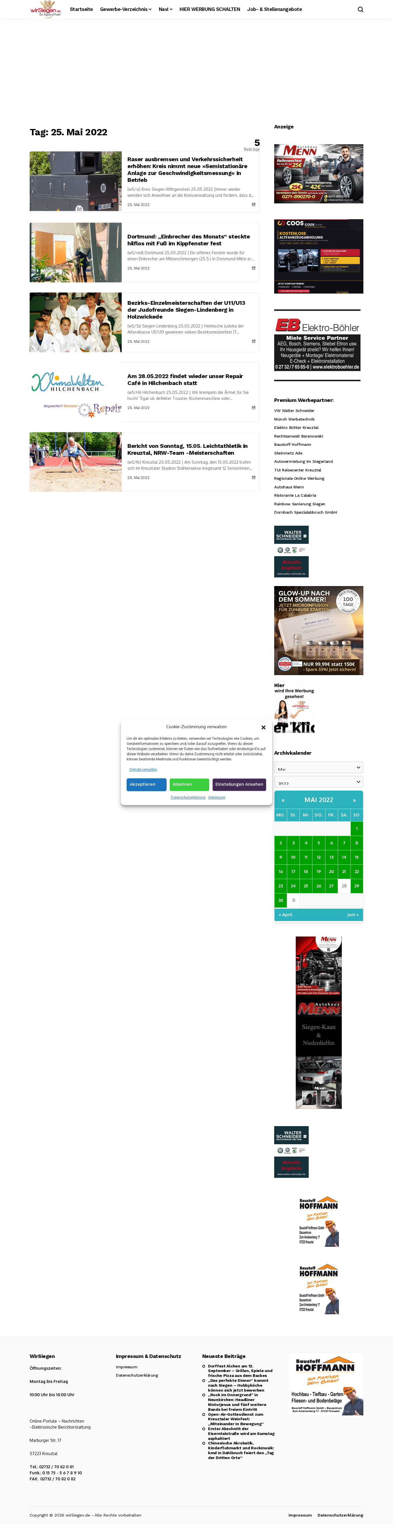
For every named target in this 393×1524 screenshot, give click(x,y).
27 (331, 886)
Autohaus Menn (289, 487)
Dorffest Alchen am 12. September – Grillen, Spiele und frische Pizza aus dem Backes (240, 1371)
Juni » (353, 914)
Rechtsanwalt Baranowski (298, 436)
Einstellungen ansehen (239, 784)
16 (281, 871)
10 (293, 857)
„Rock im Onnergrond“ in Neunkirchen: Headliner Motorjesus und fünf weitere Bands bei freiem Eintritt (237, 1401)
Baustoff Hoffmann (292, 444)
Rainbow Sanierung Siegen (299, 504)
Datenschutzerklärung (188, 797)
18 (306, 871)
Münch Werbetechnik (294, 419)
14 (344, 857)
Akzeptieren (142, 784)
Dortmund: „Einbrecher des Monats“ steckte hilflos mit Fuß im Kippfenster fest (188, 240)
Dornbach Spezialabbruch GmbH (305, 512)
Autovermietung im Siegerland (303, 461)
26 (318, 886)
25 (306, 886)
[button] (263, 727)
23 (280, 886)
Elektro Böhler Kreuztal (296, 427)
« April (285, 914)
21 (344, 871)
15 (357, 857)
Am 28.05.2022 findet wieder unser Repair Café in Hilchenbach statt (185, 379)
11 (306, 857)
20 (331, 871)
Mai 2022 (318, 799)
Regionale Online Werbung (299, 478)
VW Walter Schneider (294, 410)
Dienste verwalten (143, 769)
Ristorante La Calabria (295, 495)
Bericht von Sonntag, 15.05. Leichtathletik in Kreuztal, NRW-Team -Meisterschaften (187, 449)
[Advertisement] (196, 73)
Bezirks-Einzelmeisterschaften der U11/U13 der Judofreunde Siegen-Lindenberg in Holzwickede (186, 309)
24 (293, 886)
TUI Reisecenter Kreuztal (297, 470)
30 (280, 900)
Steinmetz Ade (288, 453)
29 (356, 886)
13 (331, 857)
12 (318, 857)
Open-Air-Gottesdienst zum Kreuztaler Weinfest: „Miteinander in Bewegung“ (236, 1419)
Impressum (216, 797)
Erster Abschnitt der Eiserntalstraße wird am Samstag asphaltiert (241, 1433)
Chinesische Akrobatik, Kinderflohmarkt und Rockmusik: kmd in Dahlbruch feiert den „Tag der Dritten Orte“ (241, 1450)
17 (293, 871)
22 (357, 871)
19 (319, 871)
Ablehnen (182, 784)
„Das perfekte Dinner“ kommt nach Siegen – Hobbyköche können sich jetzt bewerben (238, 1385)
